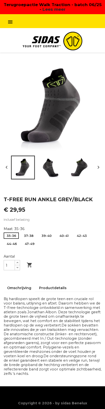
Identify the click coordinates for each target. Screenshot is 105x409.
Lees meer (53, 9)
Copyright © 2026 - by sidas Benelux (52, 403)
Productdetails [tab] (52, 288)
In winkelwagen (48, 265)
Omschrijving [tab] (19, 288)
